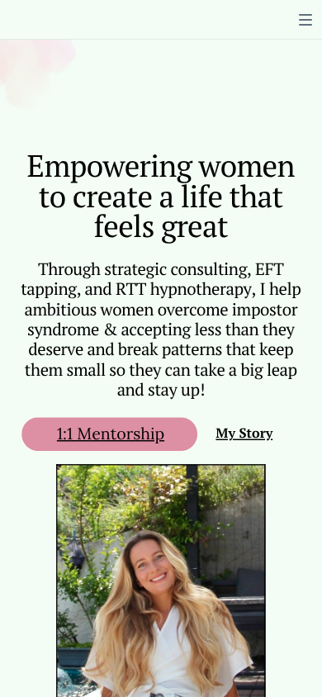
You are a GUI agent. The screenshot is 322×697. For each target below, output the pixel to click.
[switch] (305, 20)
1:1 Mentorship (110, 433)
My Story (243, 433)
